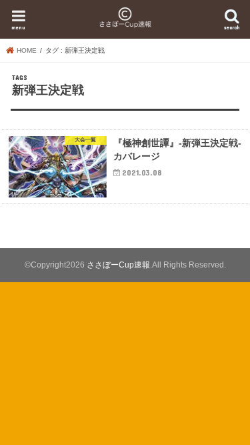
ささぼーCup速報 (118, 265)
